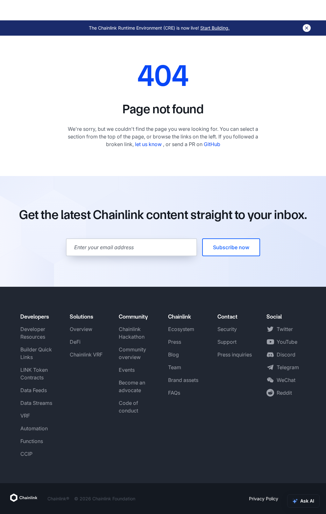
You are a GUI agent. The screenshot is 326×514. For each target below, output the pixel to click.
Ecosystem (181, 329)
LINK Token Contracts (34, 374)
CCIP (26, 454)
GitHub (212, 144)
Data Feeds (33, 390)
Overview (81, 329)
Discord (286, 354)
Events (127, 370)
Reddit (284, 393)
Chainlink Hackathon (132, 333)
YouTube (287, 342)
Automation (34, 428)
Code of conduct (128, 407)
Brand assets (183, 380)
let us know (149, 144)
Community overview (132, 353)
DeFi (75, 342)
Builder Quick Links (36, 353)
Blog (173, 354)
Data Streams (36, 403)
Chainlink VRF (86, 354)
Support (227, 342)
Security (227, 329)
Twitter (285, 329)
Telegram (288, 367)
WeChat (286, 380)
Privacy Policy (263, 498)
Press (174, 342)
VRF (25, 415)
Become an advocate (132, 386)
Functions (31, 441)
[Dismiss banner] (307, 28)
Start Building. (215, 28)
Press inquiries (234, 354)
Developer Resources (32, 333)
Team (174, 367)
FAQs (174, 393)
